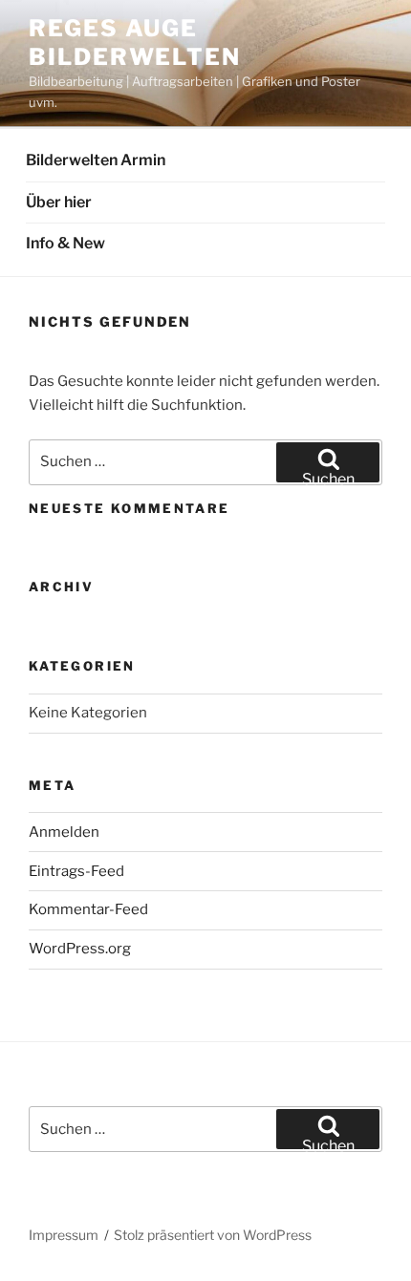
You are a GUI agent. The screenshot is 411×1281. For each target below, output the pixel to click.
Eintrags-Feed (76, 871)
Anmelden (64, 832)
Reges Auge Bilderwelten (135, 42)
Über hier (59, 202)
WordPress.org (80, 948)
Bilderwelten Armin (95, 160)
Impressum (63, 1235)
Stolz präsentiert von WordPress (213, 1235)
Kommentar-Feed (88, 909)
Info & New (65, 243)
